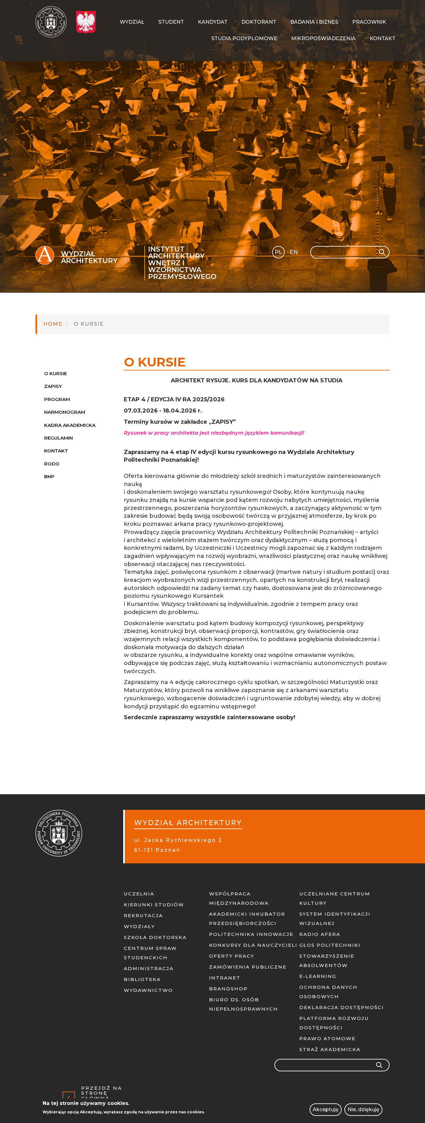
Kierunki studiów (154, 905)
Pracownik (369, 22)
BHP (49, 476)
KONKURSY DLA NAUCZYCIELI (253, 945)
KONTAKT (56, 451)
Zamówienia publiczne (248, 967)
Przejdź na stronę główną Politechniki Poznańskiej (105, 1098)
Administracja (149, 968)
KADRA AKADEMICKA (70, 425)
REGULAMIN (58, 438)
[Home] (53, 21)
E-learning (317, 976)
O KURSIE (55, 373)
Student (171, 22)
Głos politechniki (330, 945)
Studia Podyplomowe (244, 38)
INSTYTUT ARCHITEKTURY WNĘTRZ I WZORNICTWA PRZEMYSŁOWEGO (182, 263)
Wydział (132, 22)
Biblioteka (142, 979)
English (294, 253)
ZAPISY (53, 386)
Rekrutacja (143, 915)
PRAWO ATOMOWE (327, 1038)
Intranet (225, 978)
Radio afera (319, 934)
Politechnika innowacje (251, 934)
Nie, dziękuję (363, 1109)
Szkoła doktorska (155, 937)
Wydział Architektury (89, 257)
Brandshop (228, 989)
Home (53, 324)
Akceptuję (326, 1109)
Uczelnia (139, 894)
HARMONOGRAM (64, 412)
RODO (51, 464)
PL (278, 252)
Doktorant (258, 22)
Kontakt (382, 38)
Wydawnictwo (148, 990)
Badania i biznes (314, 22)
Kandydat (212, 22)
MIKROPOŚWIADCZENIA (323, 38)
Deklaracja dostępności (341, 1007)
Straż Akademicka (330, 1049)
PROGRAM (57, 399)
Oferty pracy (231, 956)
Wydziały (139, 926)
